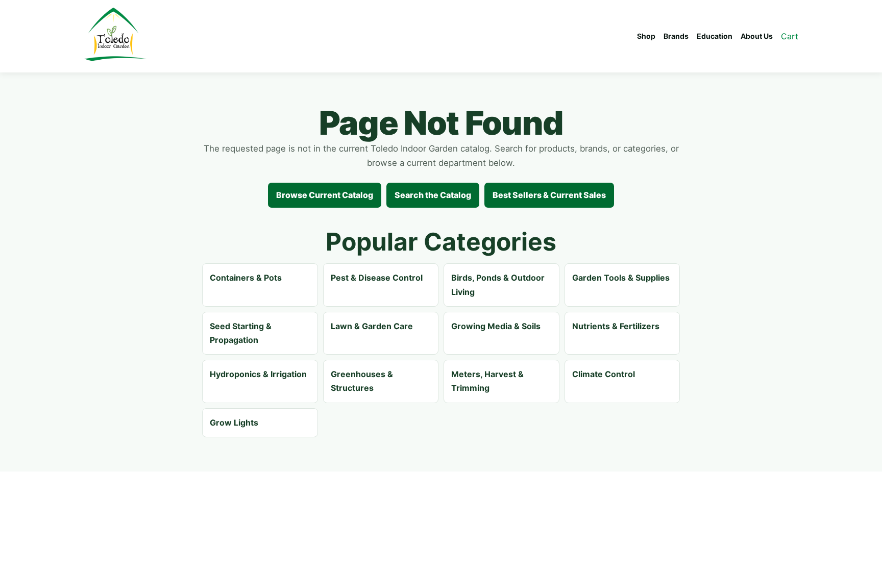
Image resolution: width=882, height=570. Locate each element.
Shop (646, 36)
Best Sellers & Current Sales (549, 195)
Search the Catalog (433, 195)
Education (714, 36)
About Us (757, 36)
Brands (676, 36)
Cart (789, 36)
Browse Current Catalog (324, 195)
